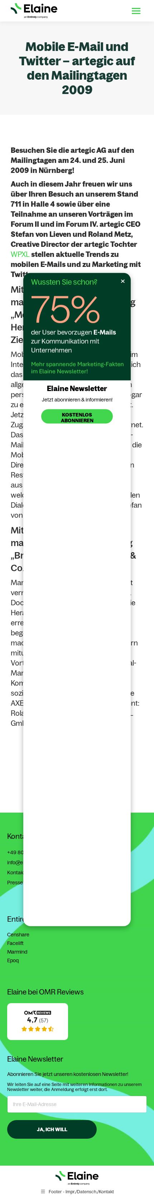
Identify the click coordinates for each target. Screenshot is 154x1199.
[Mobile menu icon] (136, 11)
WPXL (20, 254)
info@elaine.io (23, 862)
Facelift (15, 943)
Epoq (13, 960)
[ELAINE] (37, 1038)
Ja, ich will (52, 1129)
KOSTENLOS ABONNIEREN (77, 418)
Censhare (18, 934)
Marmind (17, 952)
